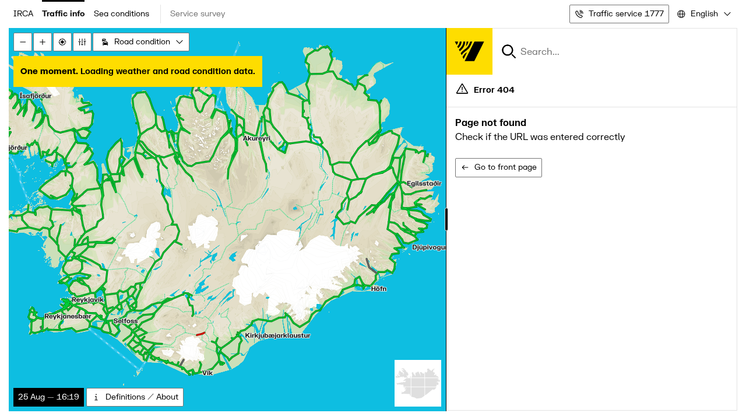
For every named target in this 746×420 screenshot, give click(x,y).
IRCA (23, 14)
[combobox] (703, 14)
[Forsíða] (469, 51)
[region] (373, 219)
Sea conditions (121, 14)
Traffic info (63, 14)
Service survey (197, 14)
